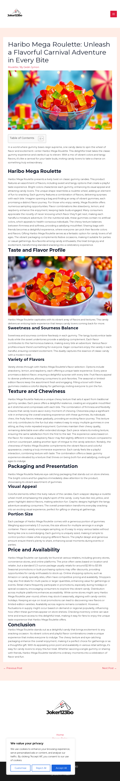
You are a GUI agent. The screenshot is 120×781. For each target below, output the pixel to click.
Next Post (109, 668)
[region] (40, 756)
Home (60, 734)
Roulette (13, 67)
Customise (20, 768)
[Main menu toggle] (113, 14)
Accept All (61, 768)
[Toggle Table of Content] (39, 138)
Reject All (41, 768)
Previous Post (12, 668)
